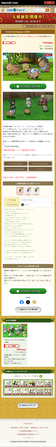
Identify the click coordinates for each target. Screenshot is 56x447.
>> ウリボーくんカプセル (40, 163)
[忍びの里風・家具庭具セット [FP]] (48, 391)
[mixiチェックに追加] (34, 302)
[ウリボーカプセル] (20, 190)
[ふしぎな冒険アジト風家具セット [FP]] (32, 391)
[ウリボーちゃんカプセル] (36, 190)
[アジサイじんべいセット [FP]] (8, 384)
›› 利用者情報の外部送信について (28, 434)
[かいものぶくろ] (52, 10)
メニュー (3, 10)
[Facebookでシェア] (22, 302)
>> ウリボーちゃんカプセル (16, 169)
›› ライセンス (28, 438)
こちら (41, 280)
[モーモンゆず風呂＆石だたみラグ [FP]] (32, 384)
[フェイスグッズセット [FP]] (8, 391)
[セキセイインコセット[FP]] (24, 391)
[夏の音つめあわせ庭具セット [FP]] (16, 384)
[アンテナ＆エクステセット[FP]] (16, 391)
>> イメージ (40, 169)
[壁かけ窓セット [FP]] (48, 384)
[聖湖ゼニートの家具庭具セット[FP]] (40, 391)
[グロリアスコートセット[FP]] (24, 384)
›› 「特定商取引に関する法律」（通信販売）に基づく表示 (28, 428)
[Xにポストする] (28, 302)
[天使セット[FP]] (40, 384)
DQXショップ (16, 10)
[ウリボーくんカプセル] (28, 190)
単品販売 (20, 194)
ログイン (49, 3)
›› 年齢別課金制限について (28, 431)
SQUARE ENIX (9, 3)
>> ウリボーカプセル (16, 163)
